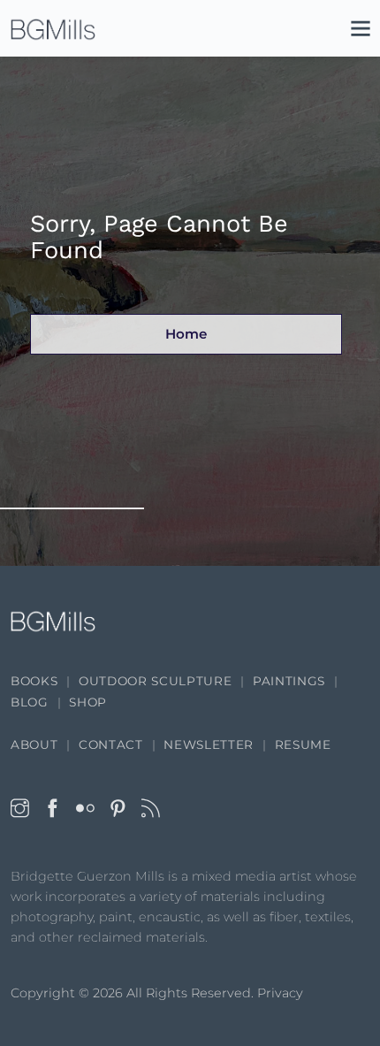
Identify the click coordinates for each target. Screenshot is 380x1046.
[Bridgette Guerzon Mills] (53, 29)
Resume (303, 744)
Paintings (289, 681)
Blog (30, 702)
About (34, 744)
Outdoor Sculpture (155, 681)
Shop (88, 702)
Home (186, 333)
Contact (111, 744)
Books (34, 681)
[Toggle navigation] (351, 32)
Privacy (280, 993)
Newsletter (208, 744)
